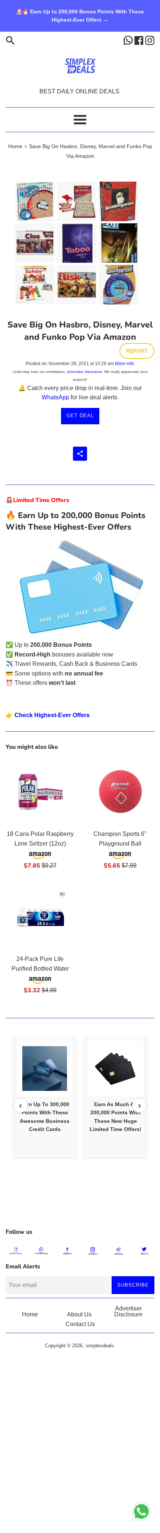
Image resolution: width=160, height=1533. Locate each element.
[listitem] (44, 1097)
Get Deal (80, 415)
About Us (79, 1314)
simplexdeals (100, 1345)
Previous (20, 1105)
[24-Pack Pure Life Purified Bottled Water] (40, 916)
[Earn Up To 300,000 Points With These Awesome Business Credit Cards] (45, 1068)
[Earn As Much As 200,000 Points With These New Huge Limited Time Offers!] (115, 1068)
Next (139, 1105)
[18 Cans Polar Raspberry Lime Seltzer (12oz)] (40, 791)
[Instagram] (149, 40)
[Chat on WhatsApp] (141, 1513)
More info (124, 363)
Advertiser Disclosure (128, 1311)
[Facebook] (139, 40)
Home (30, 1314)
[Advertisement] (80, 1205)
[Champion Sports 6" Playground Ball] (120, 791)
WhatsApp (55, 397)
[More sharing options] (80, 454)
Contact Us (80, 1324)
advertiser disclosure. (85, 372)
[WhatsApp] (129, 40)
